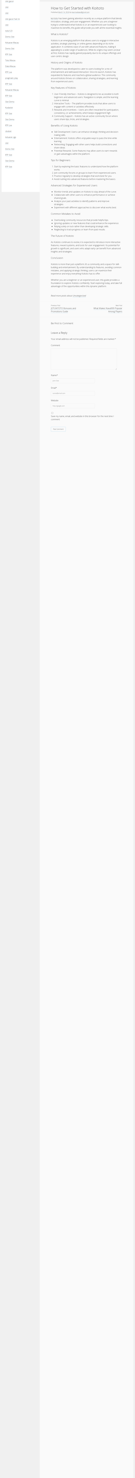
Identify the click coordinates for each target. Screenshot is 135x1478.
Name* (54, 375)
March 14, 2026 (63, 12)
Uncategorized (79, 295)
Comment (55, 345)
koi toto (54, 18)
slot (6, 7)
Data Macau (10, 66)
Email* (54, 387)
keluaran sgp (10, 137)
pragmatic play (11, 78)
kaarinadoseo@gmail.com (81, 12)
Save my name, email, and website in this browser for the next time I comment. (82, 418)
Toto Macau (10, 60)
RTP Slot (8, 54)
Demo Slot (9, 36)
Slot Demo (9, 101)
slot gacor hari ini (12, 19)
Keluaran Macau (12, 42)
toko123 (8, 31)
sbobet (8, 131)
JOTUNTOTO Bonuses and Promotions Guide (63, 310)
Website (54, 400)
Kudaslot (9, 107)
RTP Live (8, 72)
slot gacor (9, 1)
